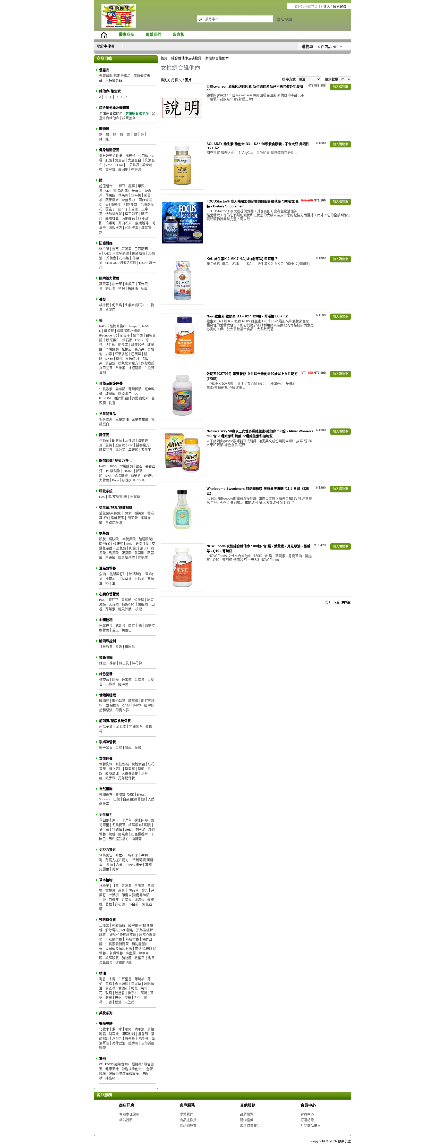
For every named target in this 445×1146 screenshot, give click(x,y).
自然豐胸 (106, 789)
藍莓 (144, 288)
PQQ (113, 466)
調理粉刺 (128, 1034)
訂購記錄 (307, 1120)
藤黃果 (137, 190)
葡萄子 (125, 335)
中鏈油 (136, 169)
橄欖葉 (110, 890)
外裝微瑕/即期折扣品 (115, 76)
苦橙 (134, 209)
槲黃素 (139, 513)
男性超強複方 (119, 839)
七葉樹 (114, 895)
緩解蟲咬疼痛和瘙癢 (124, 1073)
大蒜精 (114, 604)
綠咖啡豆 (112, 218)
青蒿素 (127, 249)
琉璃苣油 (135, 574)
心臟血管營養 (109, 594)
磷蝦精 (143, 604)
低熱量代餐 (113, 214)
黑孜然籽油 (113, 522)
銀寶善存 (128, 118)
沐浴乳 (117, 1038)
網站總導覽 (188, 1125)
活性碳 (130, 440)
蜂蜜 (102, 663)
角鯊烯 (126, 600)
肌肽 (102, 539)
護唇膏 (130, 1038)
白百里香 (125, 979)
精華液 (139, 1029)
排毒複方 (142, 445)
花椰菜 (124, 258)
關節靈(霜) (121, 398)
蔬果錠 (127, 679)
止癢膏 (104, 925)
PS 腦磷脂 (112, 471)
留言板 (178, 35)
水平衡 (136, 195)
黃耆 (115, 869)
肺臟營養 (132, 939)
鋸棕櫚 (104, 305)
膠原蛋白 (112, 340)
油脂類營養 (107, 568)
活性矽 (110, 345)
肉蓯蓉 (137, 839)
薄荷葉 (133, 890)
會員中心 (307, 1114)
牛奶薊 (104, 440)
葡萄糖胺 (135, 389)
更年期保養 (126, 778)
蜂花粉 (137, 663)
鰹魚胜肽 (125, 609)
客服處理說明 (129, 1114)
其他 (102, 1058)
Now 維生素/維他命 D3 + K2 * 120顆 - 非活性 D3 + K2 (247, 316)
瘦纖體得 (141, 223)
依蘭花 (123, 988)
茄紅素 (121, 726)
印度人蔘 (122, 710)
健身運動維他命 (111, 155)
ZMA (109, 165)
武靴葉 (120, 625)
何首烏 (117, 305)
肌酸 (108, 160)
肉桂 (131, 625)
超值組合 (106, 186)
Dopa (115, 480)
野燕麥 (123, 834)
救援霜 (139, 958)
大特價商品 (113, 80)
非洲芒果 (125, 223)
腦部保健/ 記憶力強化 (115, 460)
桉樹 (118, 997)
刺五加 (140, 829)
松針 (118, 1002)
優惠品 (104, 70)
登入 (326, 6)
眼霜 (128, 1029)
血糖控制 (106, 620)
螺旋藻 (104, 679)
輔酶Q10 (128, 604)
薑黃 (108, 445)
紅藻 (109, 864)
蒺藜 (112, 834)
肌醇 (128, 747)
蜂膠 (112, 663)
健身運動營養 (109, 150)
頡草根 (133, 701)
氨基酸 (104, 533)
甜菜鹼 (132, 518)
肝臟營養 (106, 450)
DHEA (109, 358)
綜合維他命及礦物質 (114, 107)
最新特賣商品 (250, 1125)
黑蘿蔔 (133, 450)
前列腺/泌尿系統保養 (115, 721)
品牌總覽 (246, 1114)
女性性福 (122, 764)
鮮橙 (108, 997)
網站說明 (126, 1120)
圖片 (188, 80)
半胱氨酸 (129, 539)
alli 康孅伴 (113, 204)
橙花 (134, 988)
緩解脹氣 (112, 958)
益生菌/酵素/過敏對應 (115, 507)
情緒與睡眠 (107, 695)
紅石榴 (127, 340)
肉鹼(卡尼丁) (138, 548)
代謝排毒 (131, 228)
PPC (130, 445)
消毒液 (114, 1034)
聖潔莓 (130, 769)
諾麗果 (104, 869)
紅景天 (127, 899)
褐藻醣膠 (138, 253)
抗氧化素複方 (128, 363)
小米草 (117, 284)
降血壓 (131, 953)
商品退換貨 (188, 1120)
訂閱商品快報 (311, 1125)
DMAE (128, 471)
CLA (107, 190)
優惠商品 (126, 35)
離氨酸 (139, 553)
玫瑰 (108, 993)
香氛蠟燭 (121, 983)
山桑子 (130, 284)
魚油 (103, 574)
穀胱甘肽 (142, 543)
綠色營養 (106, 674)
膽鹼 (137, 747)
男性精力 (106, 814)
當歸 (148, 864)
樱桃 (119, 358)
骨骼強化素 (140, 398)
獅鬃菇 (136, 475)
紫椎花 (120, 855)
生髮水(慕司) (134, 305)
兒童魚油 (122, 419)
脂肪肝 (127, 958)
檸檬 (127, 997)
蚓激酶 (139, 600)
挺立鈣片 (115, 769)
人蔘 (119, 864)
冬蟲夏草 (118, 825)
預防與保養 (107, 920)
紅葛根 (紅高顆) (139, 825)
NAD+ (103, 326)
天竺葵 (129, 1002)
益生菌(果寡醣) (110, 513)
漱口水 (117, 1029)
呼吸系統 (106, 491)
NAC (102, 497)
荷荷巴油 (118, 1043)
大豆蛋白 (135, 160)
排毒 (108, 354)
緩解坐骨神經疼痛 (122, 935)
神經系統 (118, 925)
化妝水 (104, 1029)
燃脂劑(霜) (121, 190)
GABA (126, 705)
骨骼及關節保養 (111, 383)
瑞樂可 (110, 223)
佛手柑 (133, 993)
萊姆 (144, 993)
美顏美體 (106, 1023)
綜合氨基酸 (126, 557)
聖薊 (141, 769)
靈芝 (115, 249)
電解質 (110, 169)
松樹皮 (127, 349)
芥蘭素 (110, 258)
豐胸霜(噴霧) (124, 794)
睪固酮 (123, 169)
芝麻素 (120, 445)
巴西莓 (136, 354)
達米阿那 (141, 820)
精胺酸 (114, 539)
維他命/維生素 (110, 91)
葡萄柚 (139, 979)
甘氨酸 (143, 557)
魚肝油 (133, 288)
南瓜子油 (106, 726)
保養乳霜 (106, 764)
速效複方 (115, 228)
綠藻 (115, 679)
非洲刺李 (135, 726)
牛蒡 (102, 899)
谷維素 (120, 368)
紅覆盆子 (137, 345)
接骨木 (133, 855)
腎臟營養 (116, 953)
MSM (107, 398)
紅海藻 (123, 684)
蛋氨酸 (127, 553)
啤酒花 (104, 701)
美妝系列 (106, 1013)
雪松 (108, 983)
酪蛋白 (120, 160)
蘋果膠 (123, 195)
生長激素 (106, 389)
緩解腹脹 (117, 518)
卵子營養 (106, 747)
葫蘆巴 (127, 630)
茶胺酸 (118, 543)
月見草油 (125, 578)
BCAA (119, 165)
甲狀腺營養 (113, 939)
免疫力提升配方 (117, 860)
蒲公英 (120, 450)
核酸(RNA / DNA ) (134, 480)
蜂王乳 (124, 663)
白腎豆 (120, 186)
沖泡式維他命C (132, 1069)
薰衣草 (110, 988)
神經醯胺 (135, 368)
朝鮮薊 (117, 440)
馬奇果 (139, 349)
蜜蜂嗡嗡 (106, 657)
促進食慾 (106, 419)
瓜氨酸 (121, 548)
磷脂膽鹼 (121, 475)
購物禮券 (246, 1120)
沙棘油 (110, 578)
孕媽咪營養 (107, 742)
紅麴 (118, 646)
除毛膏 (143, 1038)
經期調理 (112, 773)
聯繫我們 (153, 35)
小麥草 (110, 684)
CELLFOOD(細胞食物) (114, 1064)
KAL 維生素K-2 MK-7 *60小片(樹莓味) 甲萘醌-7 (242, 259)
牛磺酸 (110, 557)
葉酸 (118, 747)
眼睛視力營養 (109, 278)
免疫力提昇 (107, 850)
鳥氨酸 (114, 553)
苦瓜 (115, 630)
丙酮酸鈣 (128, 218)
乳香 (112, 403)
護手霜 (110, 778)
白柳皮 (114, 899)
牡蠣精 (117, 829)
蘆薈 (121, 890)
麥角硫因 (132, 358)
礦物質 (104, 129)
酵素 (128, 513)
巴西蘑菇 (141, 249)
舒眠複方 (112, 705)
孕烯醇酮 (112, 349)
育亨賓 (104, 829)
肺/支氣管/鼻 (117, 497)
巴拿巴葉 (106, 625)
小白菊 (134, 904)
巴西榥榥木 (139, 834)
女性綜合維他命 (137, 113)
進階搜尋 (284, 19)
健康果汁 (112, 1069)
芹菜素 (110, 609)
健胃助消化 (123, 962)
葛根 (108, 904)
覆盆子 (110, 209)
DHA (108, 475)
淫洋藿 (127, 820)
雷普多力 (129, 200)
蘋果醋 (110, 195)
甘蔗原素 (106, 646)
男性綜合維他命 (111, 113)
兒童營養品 (107, 414)
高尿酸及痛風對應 (118, 948)
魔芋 (131, 186)
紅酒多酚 (121, 354)
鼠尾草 (136, 983)
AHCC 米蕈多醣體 (116, 253)
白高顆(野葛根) (134, 799)
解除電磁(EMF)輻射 (119, 930)
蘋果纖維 (112, 200)
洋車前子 (131, 214)
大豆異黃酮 (130, 773)
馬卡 (115, 820)
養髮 (102, 299)
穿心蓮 (120, 904)
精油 (102, 973)
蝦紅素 (110, 288)
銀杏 (139, 466)
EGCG (139, 340)
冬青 (112, 979)
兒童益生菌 (140, 419)
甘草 (115, 886)
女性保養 (106, 758)
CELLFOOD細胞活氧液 (120, 263)
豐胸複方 (106, 794)
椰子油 (110, 583)
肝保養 (104, 435)
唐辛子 (123, 209)
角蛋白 (110, 309)
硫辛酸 (138, 335)
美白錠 (110, 363)
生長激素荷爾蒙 (117, 944)
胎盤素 (123, 345)
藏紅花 (109, 331)
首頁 (164, 58)
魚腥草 (135, 497)
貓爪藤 (104, 249)
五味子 (146, 450)
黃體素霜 (138, 764)
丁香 (108, 1002)
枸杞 (121, 288)
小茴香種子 (133, 864)
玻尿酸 (110, 393)
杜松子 (104, 886)
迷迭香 (139, 899)
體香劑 (143, 1034)
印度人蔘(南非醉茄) (136, 895)
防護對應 (106, 243)
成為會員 (339, 6)
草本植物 (106, 880)
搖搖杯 (130, 155)
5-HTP (137, 705)
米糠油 (139, 578)
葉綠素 (139, 679)
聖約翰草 (118, 701)
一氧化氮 (132, 165)
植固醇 (130, 646)
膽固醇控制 (107, 641)
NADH (103, 466)
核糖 (138, 609)
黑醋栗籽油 (117, 574)
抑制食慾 (131, 204)
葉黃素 (104, 284)
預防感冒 (106, 855)
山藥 (116, 799)
